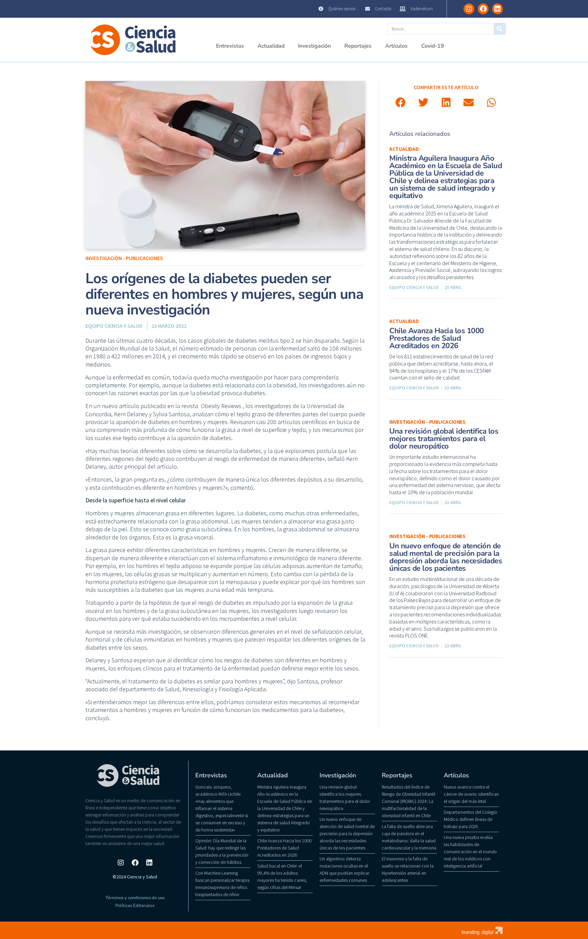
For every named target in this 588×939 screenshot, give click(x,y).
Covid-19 (432, 46)
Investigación (314, 46)
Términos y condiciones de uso (135, 898)
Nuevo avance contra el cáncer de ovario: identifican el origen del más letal (471, 794)
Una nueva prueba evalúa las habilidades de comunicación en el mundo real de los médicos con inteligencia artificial (470, 851)
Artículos (396, 46)
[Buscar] (500, 28)
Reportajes (358, 46)
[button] (400, 102)
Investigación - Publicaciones (124, 258)
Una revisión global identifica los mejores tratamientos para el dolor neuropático (443, 438)
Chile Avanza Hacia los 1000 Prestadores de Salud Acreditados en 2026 (436, 338)
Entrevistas (230, 46)
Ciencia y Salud (102, 8)
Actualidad (271, 46)
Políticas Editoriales (134, 906)
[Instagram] (468, 8)
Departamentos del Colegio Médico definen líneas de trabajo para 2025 (470, 819)
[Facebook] (483, 8)
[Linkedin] (497, 8)
